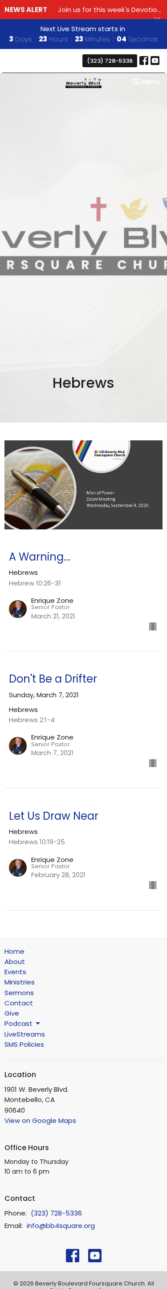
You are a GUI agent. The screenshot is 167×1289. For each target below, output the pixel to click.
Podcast (18, 1023)
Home (14, 951)
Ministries (19, 982)
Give (11, 1013)
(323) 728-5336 (110, 61)
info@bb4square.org (61, 1225)
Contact (18, 1003)
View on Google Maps (40, 1120)
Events (15, 971)
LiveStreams (24, 1034)
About (14, 961)
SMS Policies (24, 1044)
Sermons (19, 992)
